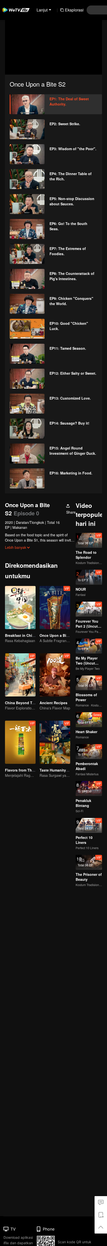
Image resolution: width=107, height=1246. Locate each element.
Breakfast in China (20, 635)
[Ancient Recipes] (55, 674)
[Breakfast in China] (20, 607)
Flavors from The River (24, 770)
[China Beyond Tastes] (20, 674)
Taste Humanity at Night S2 (63, 770)
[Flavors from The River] (20, 742)
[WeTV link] (16, 10)
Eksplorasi (74, 10)
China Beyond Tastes (23, 702)
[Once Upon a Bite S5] (55, 607)
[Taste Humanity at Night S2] (55, 742)
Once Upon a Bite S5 (57, 635)
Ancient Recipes (53, 702)
